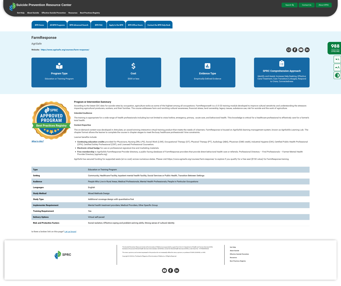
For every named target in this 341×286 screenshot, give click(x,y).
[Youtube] (301, 49)
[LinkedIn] (307, 49)
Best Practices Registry (90, 13)
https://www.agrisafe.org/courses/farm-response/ (65, 49)
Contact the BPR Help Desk (158, 25)
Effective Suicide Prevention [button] (54, 13)
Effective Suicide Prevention (239, 254)
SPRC (66, 255)
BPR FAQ (98, 25)
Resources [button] (72, 13)
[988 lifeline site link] (334, 48)
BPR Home (39, 25)
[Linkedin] (176, 270)
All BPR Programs (57, 25)
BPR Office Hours (135, 25)
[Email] (288, 49)
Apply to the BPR (116, 25)
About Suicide (33, 13)
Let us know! (70, 231)
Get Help (21, 13)
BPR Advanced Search (79, 25)
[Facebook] (294, 49)
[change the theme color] (337, 75)
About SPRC (324, 5)
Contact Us (306, 5)
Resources (233, 257)
